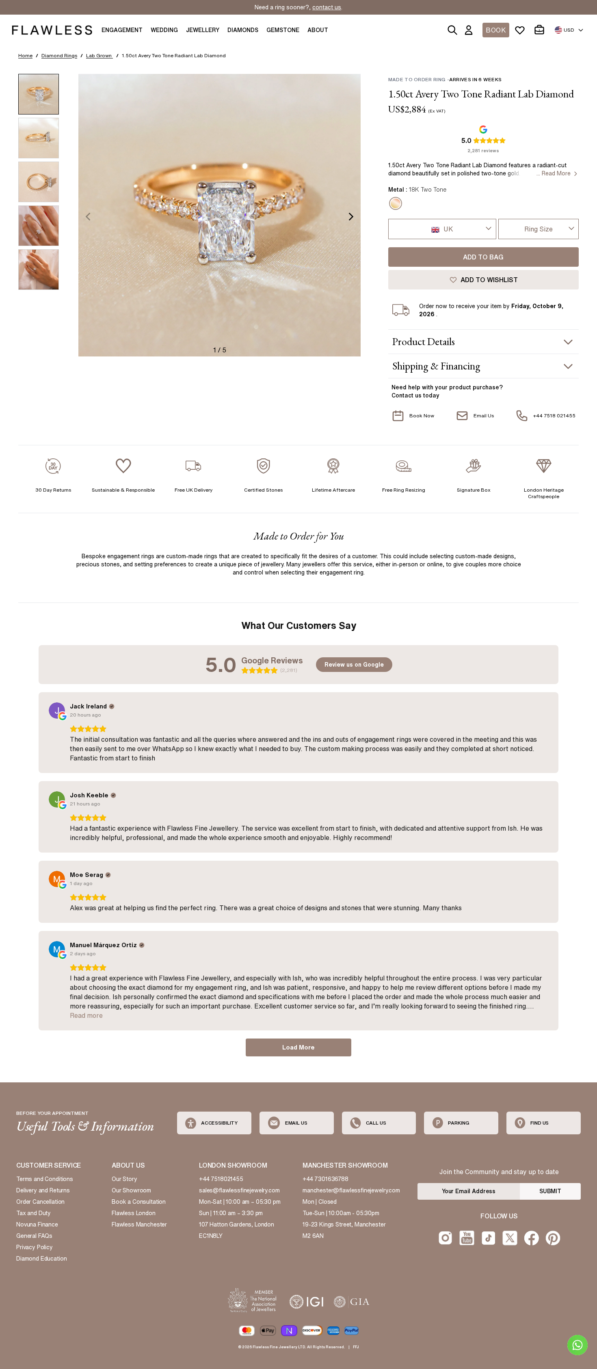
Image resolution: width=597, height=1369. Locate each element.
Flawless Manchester (139, 1224)
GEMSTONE (282, 30)
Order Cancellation (40, 1202)
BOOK (496, 30)
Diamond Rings (59, 55)
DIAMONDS (242, 30)
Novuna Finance (37, 1224)
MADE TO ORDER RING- (445, 79)
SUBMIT (550, 1191)
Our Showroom (131, 1190)
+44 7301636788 (325, 1179)
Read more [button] (86, 1015)
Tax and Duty (33, 1213)
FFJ (356, 1347)
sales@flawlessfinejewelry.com (239, 1190)
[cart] (541, 30)
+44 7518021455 (221, 1179)
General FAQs (34, 1236)
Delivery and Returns (43, 1190)
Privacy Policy (34, 1247)
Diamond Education (41, 1258)
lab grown (99, 55)
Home (25, 55)
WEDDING (164, 30)
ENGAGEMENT (122, 30)
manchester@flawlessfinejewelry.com (351, 1190)
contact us (326, 7)
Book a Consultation (139, 1202)
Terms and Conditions (44, 1179)
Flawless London (134, 1213)
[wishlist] (521, 30)
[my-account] (470, 30)
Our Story (124, 1179)
